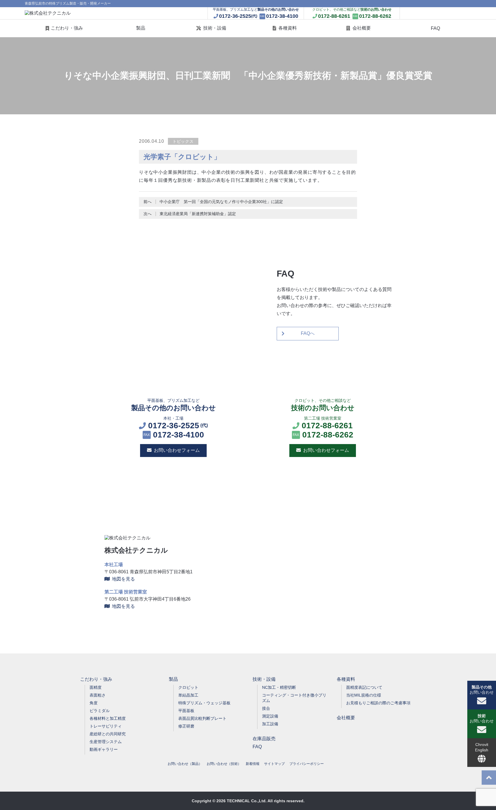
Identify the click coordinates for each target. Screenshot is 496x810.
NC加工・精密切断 (279, 687)
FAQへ (308, 333)
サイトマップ (274, 764)
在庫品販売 (264, 738)
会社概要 (361, 28)
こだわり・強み (67, 28)
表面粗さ (98, 695)
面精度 (96, 687)
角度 (94, 703)
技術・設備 (214, 28)
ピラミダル (100, 710)
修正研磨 (186, 726)
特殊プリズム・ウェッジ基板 (204, 703)
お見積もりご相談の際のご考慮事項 (378, 703)
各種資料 (287, 28)
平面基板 (186, 710)
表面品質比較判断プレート (202, 718)
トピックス (183, 141)
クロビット (188, 687)
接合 (266, 708)
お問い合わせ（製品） (185, 764)
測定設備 (270, 716)
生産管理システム (106, 741)
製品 (140, 28)
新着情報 (252, 764)
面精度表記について (364, 687)
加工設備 (270, 724)
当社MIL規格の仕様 (363, 695)
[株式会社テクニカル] (48, 13)
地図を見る (123, 578)
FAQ (435, 28)
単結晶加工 (188, 695)
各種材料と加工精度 (108, 718)
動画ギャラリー (104, 749)
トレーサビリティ (106, 726)
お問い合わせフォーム (177, 450)
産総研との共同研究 (108, 734)
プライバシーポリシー (306, 764)
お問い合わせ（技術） (224, 764)
